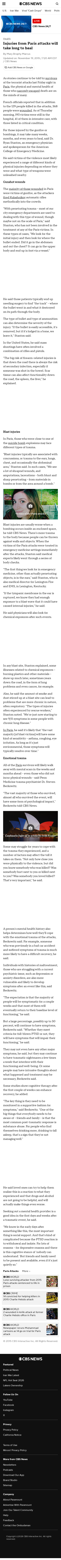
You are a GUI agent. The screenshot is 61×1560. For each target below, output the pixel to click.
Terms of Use (10, 1445)
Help (5, 1515)
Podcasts (8, 1470)
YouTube (8, 1400)
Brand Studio (10, 1480)
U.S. (5, 10)
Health (7, 39)
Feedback (8, 1520)
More (25, 1271)
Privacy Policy (10, 1430)
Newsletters (9, 1465)
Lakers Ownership (13, 1385)
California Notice (12, 1435)
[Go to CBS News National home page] (30, 3)
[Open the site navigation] (11, 3)
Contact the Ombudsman (16, 1525)
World (48, 10)
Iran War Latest (11, 1375)
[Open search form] (57, 3)
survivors (51, 78)
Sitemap (7, 1485)
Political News (10, 1370)
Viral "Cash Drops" (32, 10)
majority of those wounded (26, 189)
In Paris (8, 730)
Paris (6, 86)
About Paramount (12, 1499)
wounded (26, 110)
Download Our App (13, 1475)
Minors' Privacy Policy (15, 1450)
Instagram (8, 1410)
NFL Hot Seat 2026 (13, 1380)
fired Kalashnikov (14, 197)
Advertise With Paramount (17, 1505)
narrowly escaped (28, 91)
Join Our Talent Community (18, 1510)
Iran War (14, 10)
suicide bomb (16, 443)
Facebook (8, 1405)
